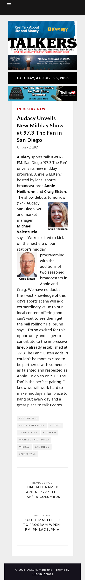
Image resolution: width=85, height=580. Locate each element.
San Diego (42, 447)
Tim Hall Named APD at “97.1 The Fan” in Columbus (42, 492)
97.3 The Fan (28, 418)
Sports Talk (27, 454)
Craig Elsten (28, 432)
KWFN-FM (49, 432)
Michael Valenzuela (34, 439)
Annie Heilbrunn (32, 425)
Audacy (55, 425)
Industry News (32, 109)
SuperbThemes (42, 574)
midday (24, 447)
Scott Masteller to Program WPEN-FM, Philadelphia (42, 524)
